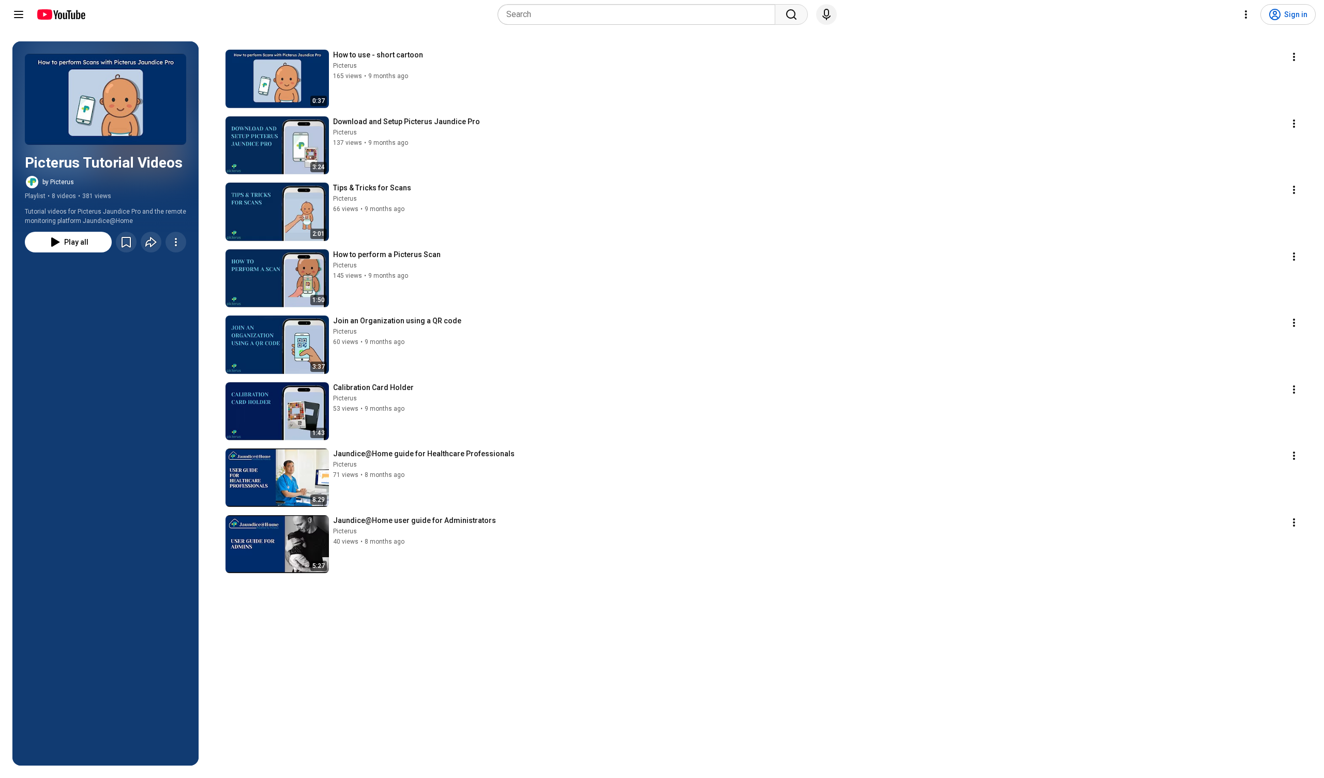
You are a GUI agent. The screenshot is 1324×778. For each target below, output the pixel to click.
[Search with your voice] (826, 14)
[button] (105, 99)
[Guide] (18, 14)
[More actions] (176, 242)
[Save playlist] (126, 242)
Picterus (345, 65)
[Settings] (1246, 14)
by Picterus (58, 182)
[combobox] (639, 14)
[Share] (151, 242)
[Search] (791, 14)
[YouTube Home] (61, 14)
